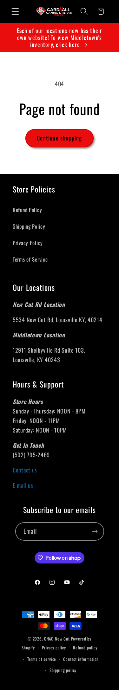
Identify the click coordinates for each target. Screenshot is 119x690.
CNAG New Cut (57, 638)
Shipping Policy (29, 226)
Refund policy (85, 647)
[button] (15, 11)
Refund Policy (27, 210)
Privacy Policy (28, 243)
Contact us (25, 470)
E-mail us (23, 485)
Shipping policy (63, 670)
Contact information (81, 659)
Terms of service (41, 659)
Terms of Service (30, 259)
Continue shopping (59, 138)
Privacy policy (54, 647)
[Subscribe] (95, 531)
